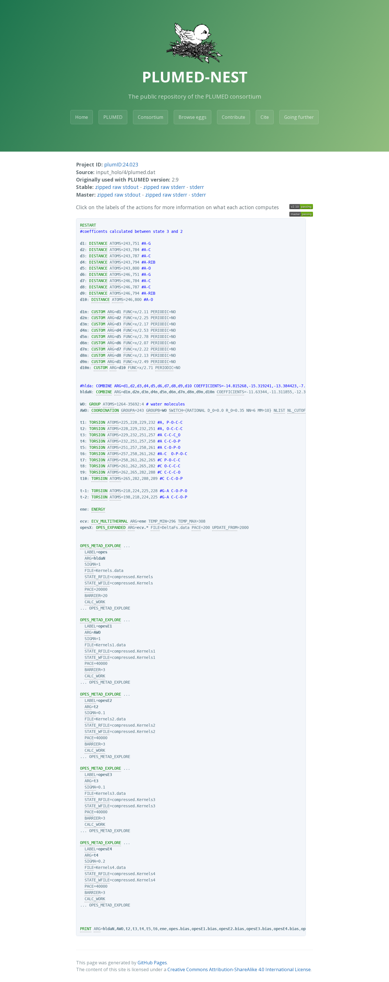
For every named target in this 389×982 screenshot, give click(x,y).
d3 (82, 256)
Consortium (150, 117)
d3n (83, 324)
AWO (83, 410)
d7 (82, 280)
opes (102, 552)
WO (82, 404)
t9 (82, 472)
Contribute (233, 117)
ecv (83, 521)
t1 (82, 422)
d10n (84, 367)
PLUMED (112, 117)
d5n (83, 336)
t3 (82, 435)
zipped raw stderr (164, 187)
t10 (83, 478)
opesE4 (105, 849)
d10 (83, 299)
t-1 (83, 490)
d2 (82, 249)
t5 (82, 447)
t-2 (83, 497)
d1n (83, 311)
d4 (82, 262)
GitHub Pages (152, 962)
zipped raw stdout (117, 187)
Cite (265, 117)
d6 (82, 274)
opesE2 (105, 700)
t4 (82, 441)
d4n (83, 330)
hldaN (85, 392)
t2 (82, 428)
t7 (82, 460)
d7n (83, 349)
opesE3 (105, 774)
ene (83, 509)
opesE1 (105, 626)
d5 (82, 268)
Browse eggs (192, 117)
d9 (82, 293)
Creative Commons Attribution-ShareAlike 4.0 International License (239, 969)
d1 (82, 243)
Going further (299, 117)
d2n (83, 317)
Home (81, 117)
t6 (82, 453)
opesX (85, 527)
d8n (83, 355)
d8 (82, 287)
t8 (82, 466)
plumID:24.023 (121, 164)
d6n (83, 343)
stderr (197, 187)
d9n (83, 361)
